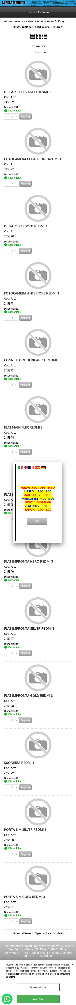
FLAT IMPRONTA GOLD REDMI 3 (28, 695)
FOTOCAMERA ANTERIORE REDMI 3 (31, 293)
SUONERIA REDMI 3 (19, 763)
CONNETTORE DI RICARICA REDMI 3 (31, 360)
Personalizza (38, 987)
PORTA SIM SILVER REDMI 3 (25, 829)
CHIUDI (72, 964)
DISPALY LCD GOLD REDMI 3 (25, 226)
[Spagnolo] (37, 468)
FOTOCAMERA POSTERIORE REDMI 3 (32, 159)
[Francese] (32, 468)
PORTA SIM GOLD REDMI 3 (24, 897)
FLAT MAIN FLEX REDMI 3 (23, 427)
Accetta (38, 999)
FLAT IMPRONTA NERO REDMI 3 (28, 561)
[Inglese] (26, 468)
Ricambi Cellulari (38, 12)
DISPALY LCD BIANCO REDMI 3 (27, 92)
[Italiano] (20, 468)
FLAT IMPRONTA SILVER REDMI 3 (29, 628)
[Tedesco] (43, 468)
